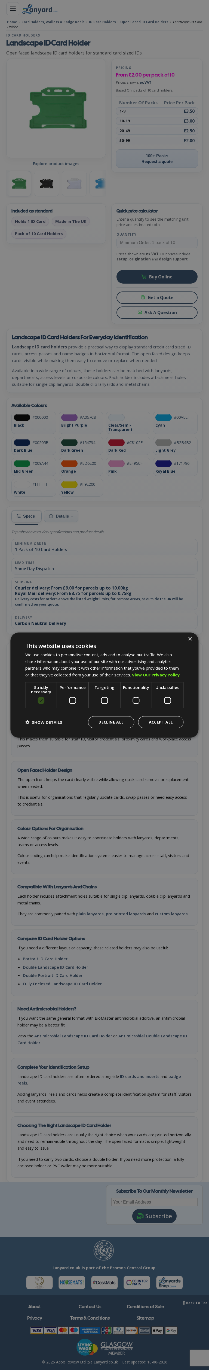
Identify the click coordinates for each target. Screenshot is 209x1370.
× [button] (190, 639)
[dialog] (104, 684)
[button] (43, 722)
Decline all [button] (111, 722)
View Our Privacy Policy (156, 675)
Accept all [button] (161, 722)
